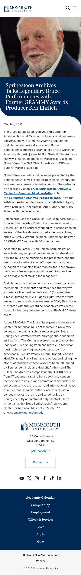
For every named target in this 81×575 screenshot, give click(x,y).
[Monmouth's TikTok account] (52, 478)
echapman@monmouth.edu (25, 412)
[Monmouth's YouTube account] (21, 478)
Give (40, 541)
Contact (36, 462)
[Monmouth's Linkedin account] (59, 478)
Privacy (40, 561)
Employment (40, 512)
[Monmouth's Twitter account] (29, 478)
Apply (40, 534)
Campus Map (40, 505)
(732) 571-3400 (40, 451)
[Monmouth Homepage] (18, 8)
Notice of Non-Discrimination (40, 555)
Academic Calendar (40, 498)
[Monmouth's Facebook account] (44, 478)
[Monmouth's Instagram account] (36, 478)
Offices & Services (40, 519)
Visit (40, 527)
